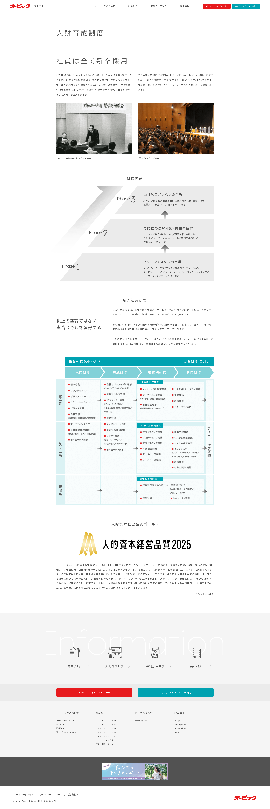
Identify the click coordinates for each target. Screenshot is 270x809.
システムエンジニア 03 (106, 736)
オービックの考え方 (65, 720)
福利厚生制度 (180, 728)
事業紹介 (60, 724)
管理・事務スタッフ (104, 744)
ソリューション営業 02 (106, 724)
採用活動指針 (71, 794)
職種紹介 (60, 728)
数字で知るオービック (66, 732)
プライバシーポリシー (49, 794)
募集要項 (178, 720)
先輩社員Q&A (141, 720)
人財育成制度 (180, 724)
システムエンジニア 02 (106, 732)
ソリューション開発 (104, 740)
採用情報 (184, 6)
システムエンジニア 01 (106, 728)
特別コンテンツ (159, 6)
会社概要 (178, 732)
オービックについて (105, 6)
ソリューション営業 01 (106, 720)
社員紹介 (132, 6)
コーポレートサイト (23, 794)
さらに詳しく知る (205, 594)
